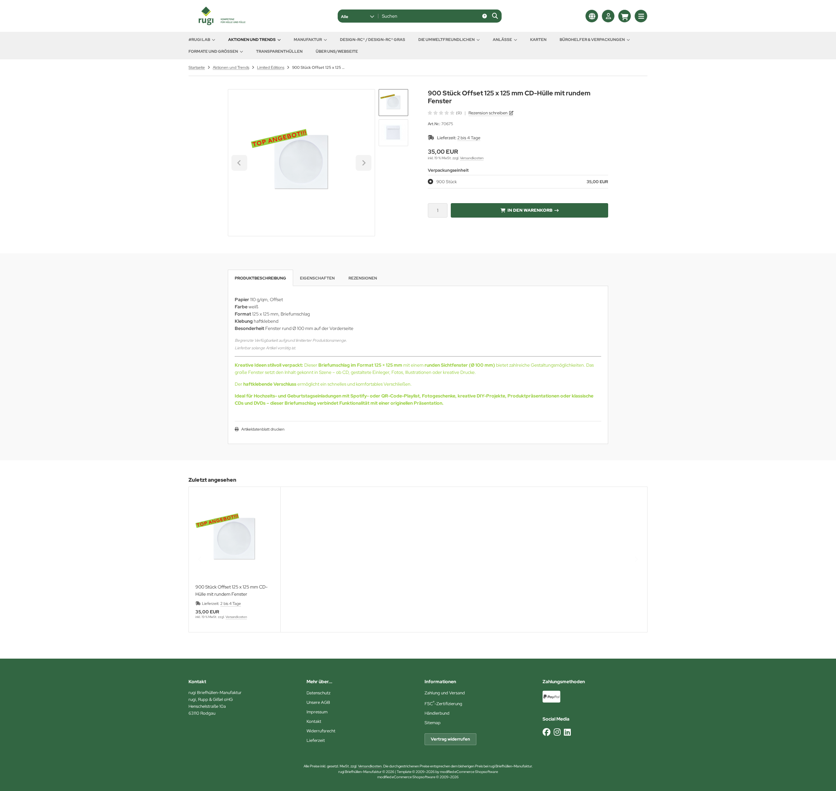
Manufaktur (308, 39)
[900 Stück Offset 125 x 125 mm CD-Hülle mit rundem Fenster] (234, 539)
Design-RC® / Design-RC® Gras (372, 39)
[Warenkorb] (624, 16)
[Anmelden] (608, 16)
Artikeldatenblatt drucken (263, 429)
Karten (538, 39)
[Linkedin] (567, 732)
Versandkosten (472, 158)
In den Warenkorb (529, 210)
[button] (357, 16)
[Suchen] (494, 16)
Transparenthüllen (279, 51)
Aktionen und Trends (252, 39)
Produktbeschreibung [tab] (260, 278)
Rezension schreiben (488, 113)
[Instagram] (557, 732)
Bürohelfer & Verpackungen (592, 39)
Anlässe (502, 39)
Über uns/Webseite (337, 51)
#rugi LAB (199, 39)
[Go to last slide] (239, 163)
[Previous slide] (200, 559)
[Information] (484, 16)
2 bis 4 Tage (468, 138)
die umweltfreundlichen (446, 39)
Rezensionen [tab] (362, 278)
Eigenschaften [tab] (317, 278)
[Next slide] (363, 163)
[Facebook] (546, 732)
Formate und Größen (213, 51)
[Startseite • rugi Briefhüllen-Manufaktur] (221, 24)
